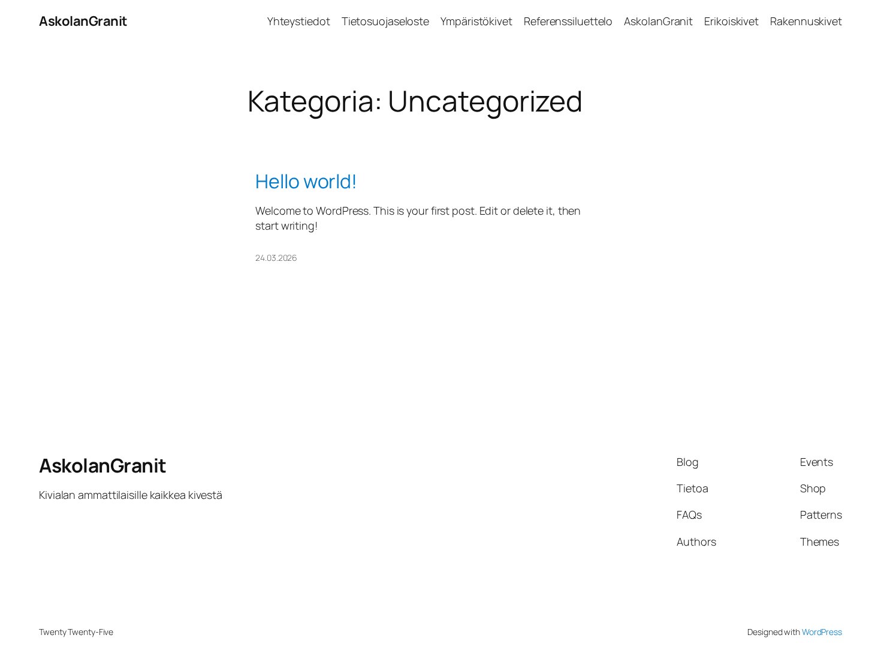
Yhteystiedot (298, 21)
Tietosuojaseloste (385, 21)
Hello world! (306, 181)
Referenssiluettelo (568, 21)
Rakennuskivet (806, 21)
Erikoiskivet (731, 21)
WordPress (822, 631)
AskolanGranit (83, 21)
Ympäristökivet (476, 21)
